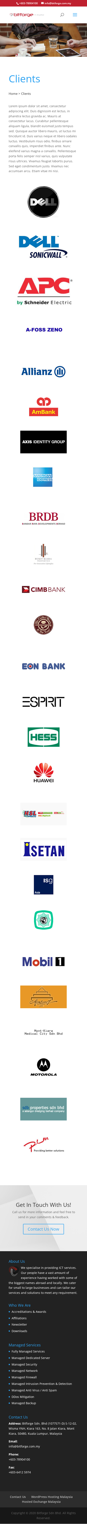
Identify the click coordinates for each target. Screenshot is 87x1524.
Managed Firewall (24, 1377)
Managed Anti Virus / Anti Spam (34, 1390)
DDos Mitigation (23, 1397)
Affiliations (19, 1318)
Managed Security (24, 1364)
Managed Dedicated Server (31, 1358)
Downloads (19, 1331)
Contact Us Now (43, 1229)
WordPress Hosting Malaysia (52, 1497)
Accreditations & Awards (29, 1312)
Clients (26, 93)
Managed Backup (24, 1403)
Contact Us (18, 1497)
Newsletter (19, 1324)
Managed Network (25, 1371)
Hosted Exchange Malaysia (41, 1502)
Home (13, 93)
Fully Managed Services (28, 1351)
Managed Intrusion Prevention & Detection (42, 1384)
